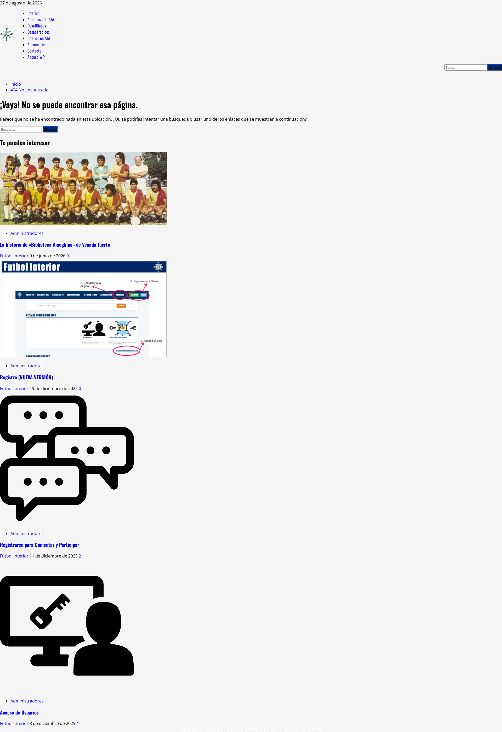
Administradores (27, 233)
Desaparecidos (38, 32)
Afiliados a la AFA (40, 19)
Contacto (34, 51)
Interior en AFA (38, 38)
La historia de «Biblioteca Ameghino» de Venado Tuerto (55, 244)
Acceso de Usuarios (19, 712)
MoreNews (281, 729)
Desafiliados (36, 25)
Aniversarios (36, 44)
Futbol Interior (15, 256)
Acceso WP (36, 57)
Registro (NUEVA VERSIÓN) (26, 377)
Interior (33, 13)
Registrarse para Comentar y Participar (39, 544)
